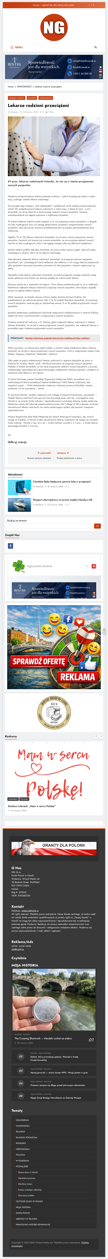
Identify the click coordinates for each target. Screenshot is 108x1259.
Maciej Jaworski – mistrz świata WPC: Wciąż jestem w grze (59, 1072)
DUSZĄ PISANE (23, 1213)
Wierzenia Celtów (26, 1195)
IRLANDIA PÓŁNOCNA (26, 1137)
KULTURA (26, 1034)
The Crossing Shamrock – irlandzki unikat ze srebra (43, 1038)
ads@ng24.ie (18, 949)
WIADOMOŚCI (45, 98)
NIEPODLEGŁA (23, 1149)
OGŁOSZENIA (22, 1120)
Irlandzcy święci (25, 1183)
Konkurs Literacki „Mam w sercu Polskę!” (32, 806)
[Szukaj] (97, 526)
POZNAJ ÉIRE (22, 1166)
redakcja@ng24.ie (30, 910)
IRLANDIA (32, 98)
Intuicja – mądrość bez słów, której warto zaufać (53, 5)
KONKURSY (13, 799)
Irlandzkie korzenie (26, 1178)
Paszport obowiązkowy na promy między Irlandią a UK (62, 500)
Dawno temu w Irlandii (28, 1172)
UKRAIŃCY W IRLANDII (26, 1218)
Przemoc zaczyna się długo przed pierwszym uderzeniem (58, 1085)
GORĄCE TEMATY (16, 98)
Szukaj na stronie (17, 520)
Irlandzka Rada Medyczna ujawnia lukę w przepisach (62, 481)
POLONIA (24, 799)
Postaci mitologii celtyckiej (30, 1189)
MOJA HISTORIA (45, 1053)
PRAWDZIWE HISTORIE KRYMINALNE (33, 1224)
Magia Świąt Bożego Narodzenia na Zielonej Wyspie (56, 1097)
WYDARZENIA (22, 1160)
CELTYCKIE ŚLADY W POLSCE (29, 1201)
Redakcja (14, 112)
